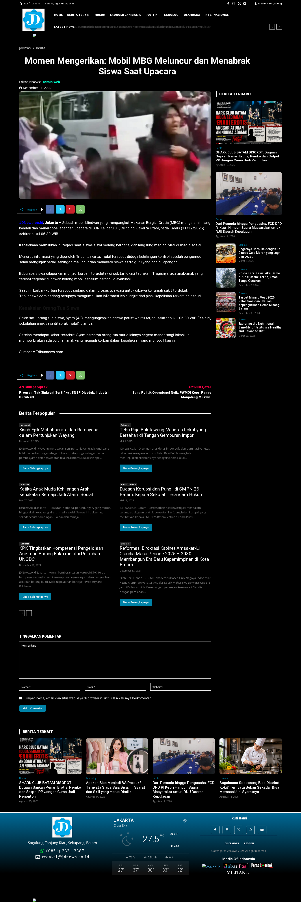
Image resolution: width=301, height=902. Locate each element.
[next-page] (29, 613)
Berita (40, 48)
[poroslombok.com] (263, 867)
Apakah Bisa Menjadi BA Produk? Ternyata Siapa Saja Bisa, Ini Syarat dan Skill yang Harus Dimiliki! (115, 787)
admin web (51, 82)
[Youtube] (245, 3)
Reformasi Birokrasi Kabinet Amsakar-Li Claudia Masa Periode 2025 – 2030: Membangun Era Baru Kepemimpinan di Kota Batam (164, 556)
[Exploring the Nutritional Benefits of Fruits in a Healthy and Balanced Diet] (226, 328)
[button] (275, 15)
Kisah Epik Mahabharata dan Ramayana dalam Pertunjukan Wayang (58, 432)
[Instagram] (233, 3)
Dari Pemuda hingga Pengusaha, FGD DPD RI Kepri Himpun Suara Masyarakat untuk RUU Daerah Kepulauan (249, 228)
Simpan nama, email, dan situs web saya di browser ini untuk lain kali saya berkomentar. (88, 698)
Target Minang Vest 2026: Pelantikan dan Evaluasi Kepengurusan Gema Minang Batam (258, 303)
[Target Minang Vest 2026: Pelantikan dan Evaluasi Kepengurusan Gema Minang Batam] (226, 302)
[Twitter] (239, 3)
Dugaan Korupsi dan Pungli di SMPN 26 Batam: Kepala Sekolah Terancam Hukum (161, 491)
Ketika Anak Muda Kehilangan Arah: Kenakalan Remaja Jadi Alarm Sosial (56, 491)
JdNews (25, 48)
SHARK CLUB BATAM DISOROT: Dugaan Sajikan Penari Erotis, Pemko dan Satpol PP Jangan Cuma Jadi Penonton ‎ (247, 156)
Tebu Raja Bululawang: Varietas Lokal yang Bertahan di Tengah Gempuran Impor (163, 432)
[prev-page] (22, 613)
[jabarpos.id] (237, 867)
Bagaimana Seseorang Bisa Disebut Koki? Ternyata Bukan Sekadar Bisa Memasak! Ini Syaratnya (139, 26)
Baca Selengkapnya (35, 468)
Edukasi (125, 425)
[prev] (272, 27)
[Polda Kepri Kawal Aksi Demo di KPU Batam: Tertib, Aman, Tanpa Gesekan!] (226, 278)
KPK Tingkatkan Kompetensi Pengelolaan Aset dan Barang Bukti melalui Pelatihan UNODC (61, 554)
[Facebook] (228, 3)
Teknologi (91, 778)
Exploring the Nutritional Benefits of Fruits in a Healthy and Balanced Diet (259, 327)
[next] (279, 27)
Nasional (25, 425)
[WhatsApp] (80, 209)
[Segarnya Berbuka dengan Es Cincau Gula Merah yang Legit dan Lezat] (226, 253)
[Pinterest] (70, 209)
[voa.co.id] (212, 867)
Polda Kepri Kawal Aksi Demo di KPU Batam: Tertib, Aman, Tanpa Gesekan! (259, 276)
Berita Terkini (128, 484)
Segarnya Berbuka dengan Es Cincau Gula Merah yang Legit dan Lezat (259, 252)
